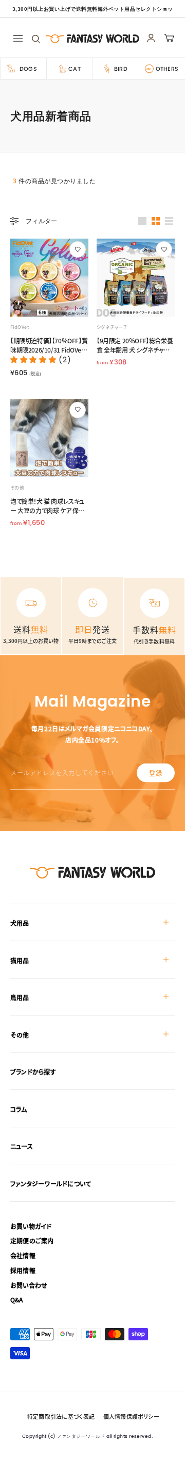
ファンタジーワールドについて (50, 1183)
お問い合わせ (28, 1285)
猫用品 (19, 960)
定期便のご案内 (32, 1240)
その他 (19, 1034)
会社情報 (22, 1255)
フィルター (42, 221)
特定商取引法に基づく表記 (61, 1416)
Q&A (16, 1299)
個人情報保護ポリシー (131, 1416)
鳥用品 (19, 997)
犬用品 (19, 923)
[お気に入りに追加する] (77, 249)
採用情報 (22, 1270)
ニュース (21, 1146)
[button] (34, 360)
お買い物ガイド (31, 1226)
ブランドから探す (33, 1071)
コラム (18, 1109)
